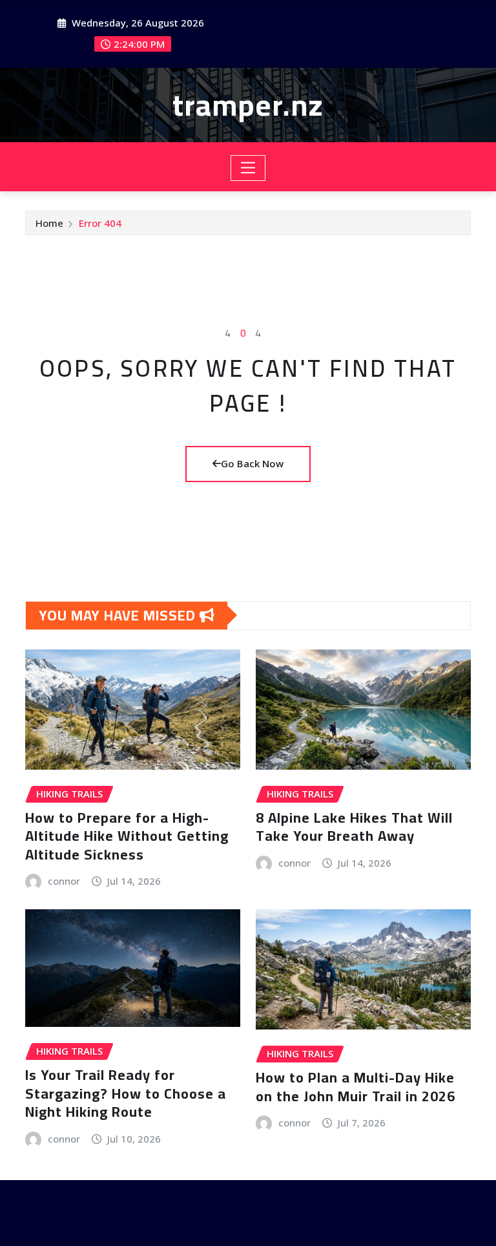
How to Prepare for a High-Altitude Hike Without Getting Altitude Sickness (127, 836)
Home (49, 222)
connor (64, 880)
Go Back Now (252, 463)
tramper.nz (248, 104)
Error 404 (100, 222)
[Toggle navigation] (248, 168)
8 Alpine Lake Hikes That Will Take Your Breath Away (354, 827)
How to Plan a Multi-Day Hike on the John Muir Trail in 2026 (355, 1087)
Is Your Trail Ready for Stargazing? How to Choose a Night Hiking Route (125, 1093)
